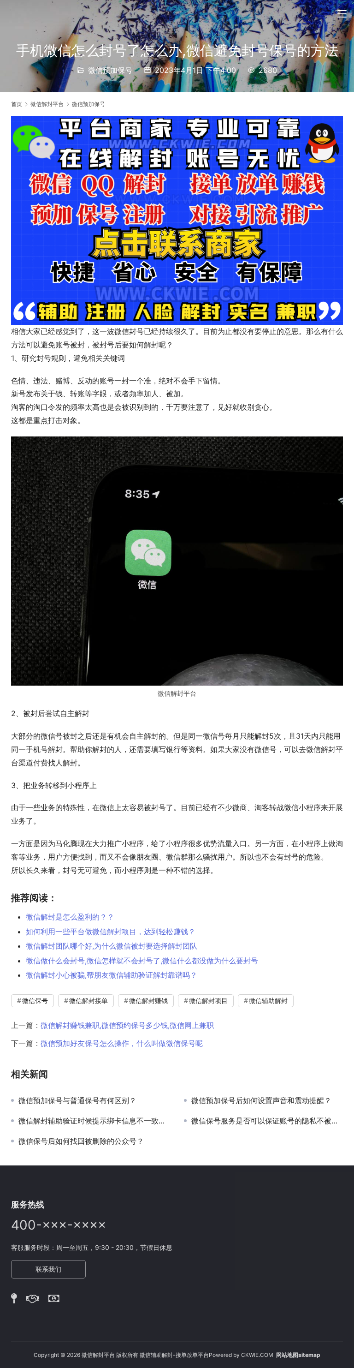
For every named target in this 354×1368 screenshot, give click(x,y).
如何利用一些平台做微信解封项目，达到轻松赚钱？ (110, 931)
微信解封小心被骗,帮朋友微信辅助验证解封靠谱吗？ (111, 975)
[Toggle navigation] (342, 14)
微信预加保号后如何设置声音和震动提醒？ (261, 1100)
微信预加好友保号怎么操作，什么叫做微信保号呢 (122, 1043)
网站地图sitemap (298, 1354)
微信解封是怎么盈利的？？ (70, 916)
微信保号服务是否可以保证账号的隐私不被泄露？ (267, 1121)
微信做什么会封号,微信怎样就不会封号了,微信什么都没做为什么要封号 (142, 960)
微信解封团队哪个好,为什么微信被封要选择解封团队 (111, 945)
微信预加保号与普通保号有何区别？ (77, 1100)
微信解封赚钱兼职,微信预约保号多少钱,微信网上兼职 (127, 1025)
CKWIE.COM (257, 1354)
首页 (16, 104)
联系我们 (48, 1269)
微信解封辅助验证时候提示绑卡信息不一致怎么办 (94, 1121)
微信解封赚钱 (148, 1000)
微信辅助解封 (268, 1000)
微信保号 (35, 1000)
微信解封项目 (208, 1000)
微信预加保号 (110, 70)
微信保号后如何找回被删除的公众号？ (81, 1141)
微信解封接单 (88, 1000)
